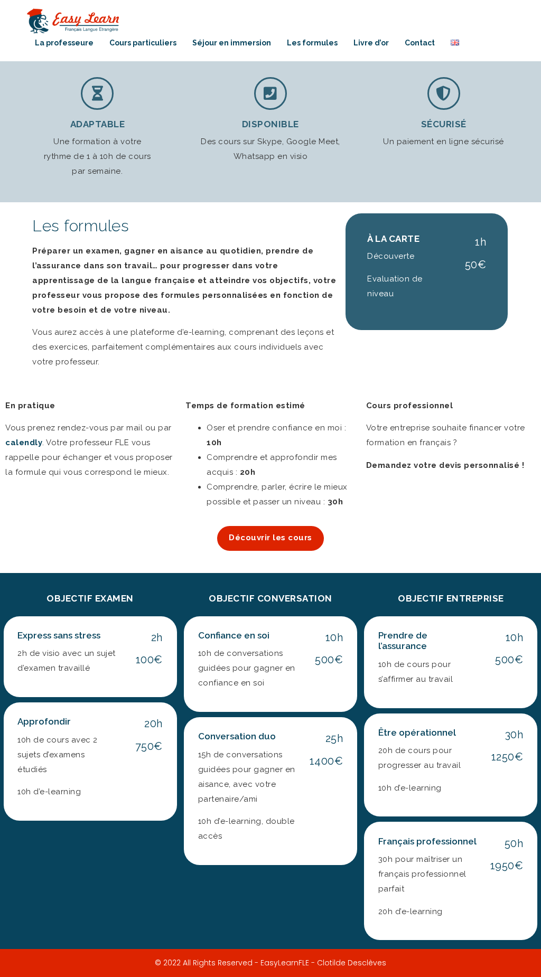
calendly (23, 442)
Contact (420, 43)
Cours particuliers (142, 43)
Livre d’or (371, 43)
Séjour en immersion (231, 43)
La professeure (64, 43)
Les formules (312, 43)
